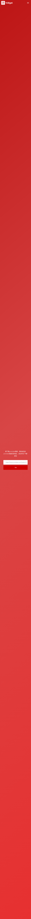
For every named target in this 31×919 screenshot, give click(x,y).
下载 (15, 467)
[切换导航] (28, 3)
